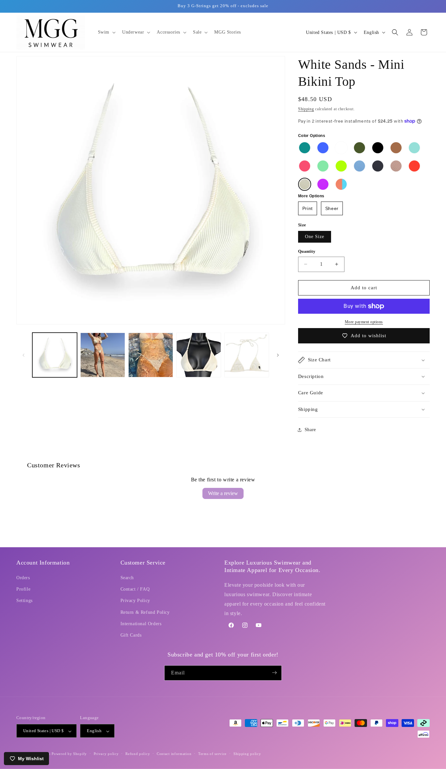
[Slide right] (278, 355)
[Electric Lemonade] (341, 166)
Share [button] (310, 430)
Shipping (306, 109)
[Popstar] (304, 166)
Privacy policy (106, 754)
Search (127, 578)
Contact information (174, 754)
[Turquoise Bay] (304, 147)
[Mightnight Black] (377, 147)
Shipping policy (247, 754)
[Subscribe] (274, 672)
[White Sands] (304, 184)
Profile (23, 589)
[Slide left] (23, 355)
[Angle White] (341, 147)
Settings (24, 600)
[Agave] (359, 147)
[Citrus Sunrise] (414, 166)
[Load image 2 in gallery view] (102, 355)
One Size (314, 236)
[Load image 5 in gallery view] (246, 355)
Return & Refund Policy (145, 612)
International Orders (141, 623)
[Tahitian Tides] (414, 147)
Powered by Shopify (69, 754)
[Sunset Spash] (341, 184)
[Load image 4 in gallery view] (198, 355)
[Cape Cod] (359, 166)
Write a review (223, 493)
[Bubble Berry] (322, 184)
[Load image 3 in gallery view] (150, 355)
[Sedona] (396, 147)
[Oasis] (322, 166)
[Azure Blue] (322, 147)
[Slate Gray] (377, 166)
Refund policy (137, 754)
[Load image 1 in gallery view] (54, 355)
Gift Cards (131, 635)
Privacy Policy (135, 600)
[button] (106, 32)
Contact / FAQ (135, 589)
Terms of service (212, 754)
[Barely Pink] (396, 166)
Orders (23, 578)
